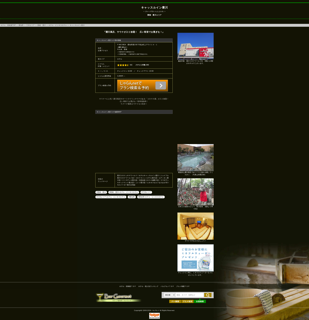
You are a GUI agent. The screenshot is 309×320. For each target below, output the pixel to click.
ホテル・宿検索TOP (8, 25)
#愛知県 (132, 197)
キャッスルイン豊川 (77, 25)
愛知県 (21, 25)
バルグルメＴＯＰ (167, 286)
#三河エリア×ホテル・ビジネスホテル (111, 197)
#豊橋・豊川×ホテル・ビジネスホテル (123, 192)
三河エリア (30, 25)
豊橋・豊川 (41, 25)
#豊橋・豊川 (101, 192)
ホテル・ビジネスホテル (58, 25)
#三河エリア (146, 192)
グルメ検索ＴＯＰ (183, 286)
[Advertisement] (195, 105)
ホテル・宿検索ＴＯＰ (127, 286)
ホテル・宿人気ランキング (148, 286)
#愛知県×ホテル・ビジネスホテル (151, 197)
